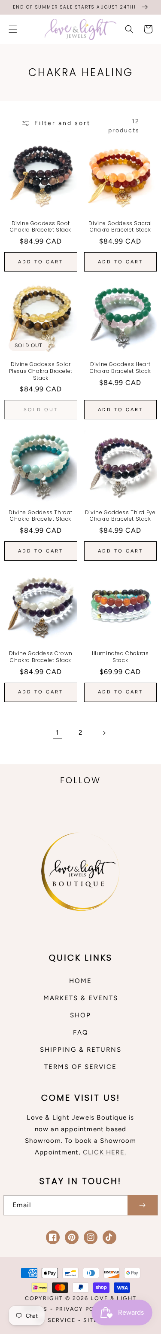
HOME (80, 981)
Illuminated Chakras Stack (120, 656)
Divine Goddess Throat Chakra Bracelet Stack (41, 515)
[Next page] (103, 732)
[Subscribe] (143, 1205)
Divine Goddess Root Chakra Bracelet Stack (40, 226)
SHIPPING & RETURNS (81, 1049)
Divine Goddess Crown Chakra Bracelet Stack (41, 656)
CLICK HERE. (104, 1152)
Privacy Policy (82, 1309)
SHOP (80, 1015)
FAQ (80, 1032)
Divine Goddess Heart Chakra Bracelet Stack (120, 367)
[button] (12, 29)
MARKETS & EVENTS (80, 998)
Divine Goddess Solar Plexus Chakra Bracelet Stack (41, 371)
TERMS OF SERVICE (80, 1067)
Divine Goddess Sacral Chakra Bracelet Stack (120, 226)
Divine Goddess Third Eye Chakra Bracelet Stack (120, 515)
